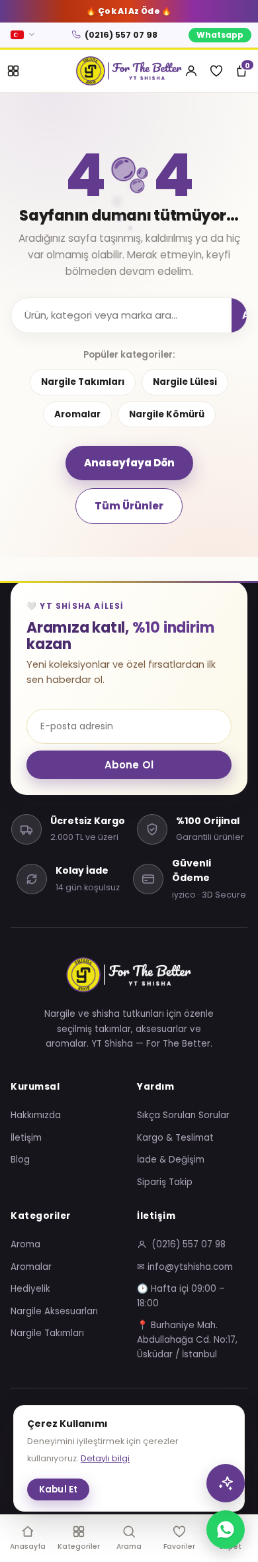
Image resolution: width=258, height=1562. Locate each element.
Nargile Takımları (82, 382)
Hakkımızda (36, 1115)
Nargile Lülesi (185, 382)
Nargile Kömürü (166, 414)
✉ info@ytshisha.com (185, 1267)
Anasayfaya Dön (129, 463)
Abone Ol (129, 765)
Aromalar (77, 414)
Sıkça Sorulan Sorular (183, 1115)
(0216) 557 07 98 (121, 34)
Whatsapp (219, 34)
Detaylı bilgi (105, 1458)
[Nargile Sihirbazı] (225, 1483)
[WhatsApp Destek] (225, 1529)
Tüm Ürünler (129, 506)
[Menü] (13, 71)
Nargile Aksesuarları (54, 1311)
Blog (20, 1159)
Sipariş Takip (165, 1182)
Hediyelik (30, 1288)
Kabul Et (58, 1489)
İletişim (26, 1137)
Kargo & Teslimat (175, 1137)
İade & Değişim (170, 1159)
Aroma (25, 1244)
